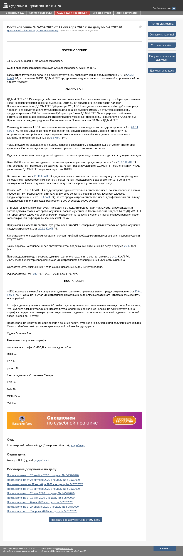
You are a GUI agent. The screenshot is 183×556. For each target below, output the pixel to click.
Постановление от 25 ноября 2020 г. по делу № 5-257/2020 (43, 475)
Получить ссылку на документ (162, 58)
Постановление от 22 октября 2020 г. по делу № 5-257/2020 (45, 484)
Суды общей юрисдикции (72, 12)
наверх (165, 548)
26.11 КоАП (41, 176)
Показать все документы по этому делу (75, 519)
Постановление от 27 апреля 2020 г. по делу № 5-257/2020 (43, 506)
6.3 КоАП (55, 137)
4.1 (115, 256)
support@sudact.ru (64, 548)
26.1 (126, 245)
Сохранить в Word (162, 45)
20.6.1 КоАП (124, 162)
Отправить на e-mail (162, 34)
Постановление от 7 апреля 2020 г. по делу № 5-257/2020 (42, 511)
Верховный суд (15, 12)
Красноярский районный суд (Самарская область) (32, 30)
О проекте (46, 551)
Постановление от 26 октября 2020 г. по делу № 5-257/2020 (43, 479)
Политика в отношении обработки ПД (69, 551)
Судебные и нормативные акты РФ (35, 6)
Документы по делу (162, 70)
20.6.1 (35, 273)
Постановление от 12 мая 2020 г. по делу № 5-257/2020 (41, 497)
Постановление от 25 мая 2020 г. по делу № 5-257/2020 (41, 493)
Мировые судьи (102, 12)
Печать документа (162, 23)
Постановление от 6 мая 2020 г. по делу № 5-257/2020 (40, 502)
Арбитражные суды (40, 12)
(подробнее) (77, 445)
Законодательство (127, 12)
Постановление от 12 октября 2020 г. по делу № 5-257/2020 (43, 488)
